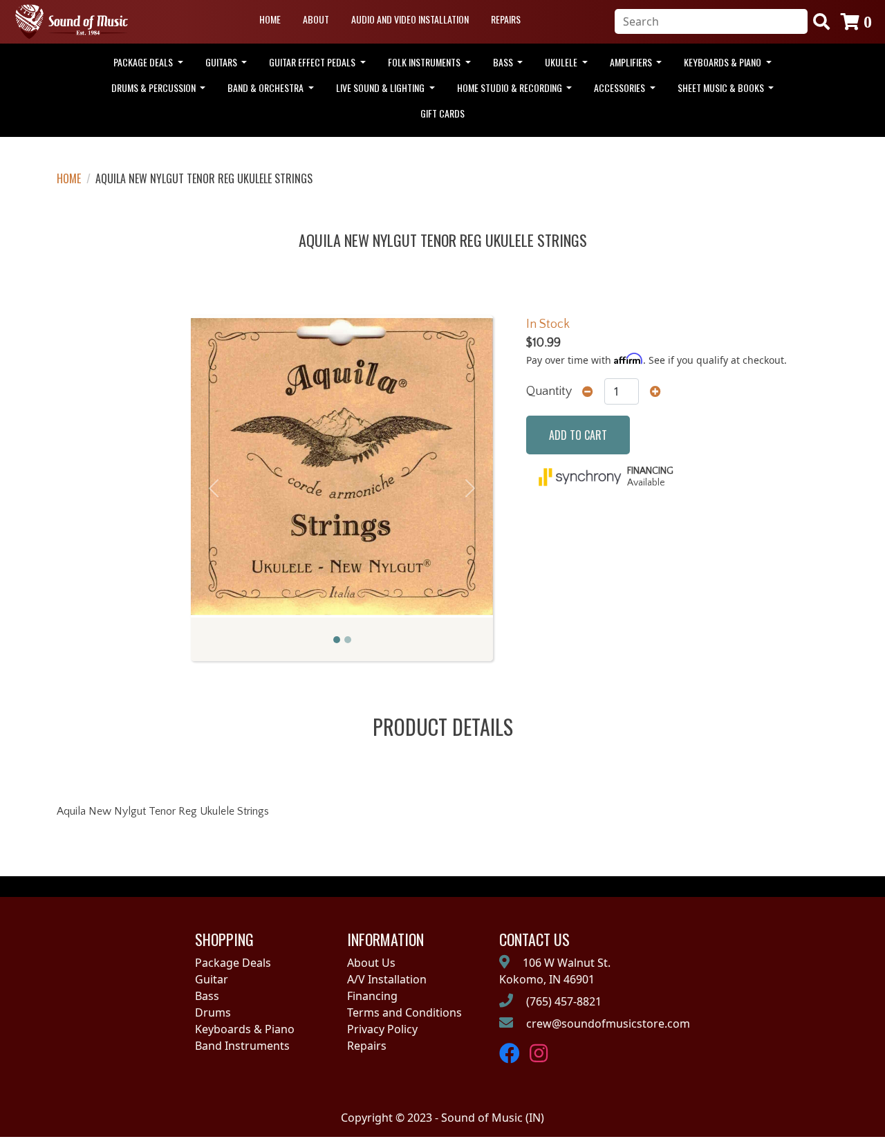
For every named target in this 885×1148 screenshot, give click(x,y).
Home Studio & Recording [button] (510, 87)
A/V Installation (387, 979)
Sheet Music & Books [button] (722, 87)
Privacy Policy (382, 1029)
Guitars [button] (222, 62)
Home (270, 19)
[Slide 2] (347, 639)
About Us (371, 962)
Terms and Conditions (404, 1012)
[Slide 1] (336, 639)
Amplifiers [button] (632, 62)
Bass (207, 995)
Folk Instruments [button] (425, 62)
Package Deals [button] (144, 62)
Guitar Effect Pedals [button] (313, 62)
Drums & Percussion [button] (154, 87)
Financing (372, 995)
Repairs (506, 19)
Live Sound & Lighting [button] (381, 87)
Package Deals (233, 962)
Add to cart (578, 435)
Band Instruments (242, 1045)
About (316, 19)
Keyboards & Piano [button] (723, 62)
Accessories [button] (620, 87)
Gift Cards (442, 113)
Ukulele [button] (562, 62)
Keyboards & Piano (245, 1029)
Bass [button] (504, 62)
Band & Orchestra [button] (266, 87)
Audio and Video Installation (410, 19)
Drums (213, 1012)
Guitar (211, 979)
